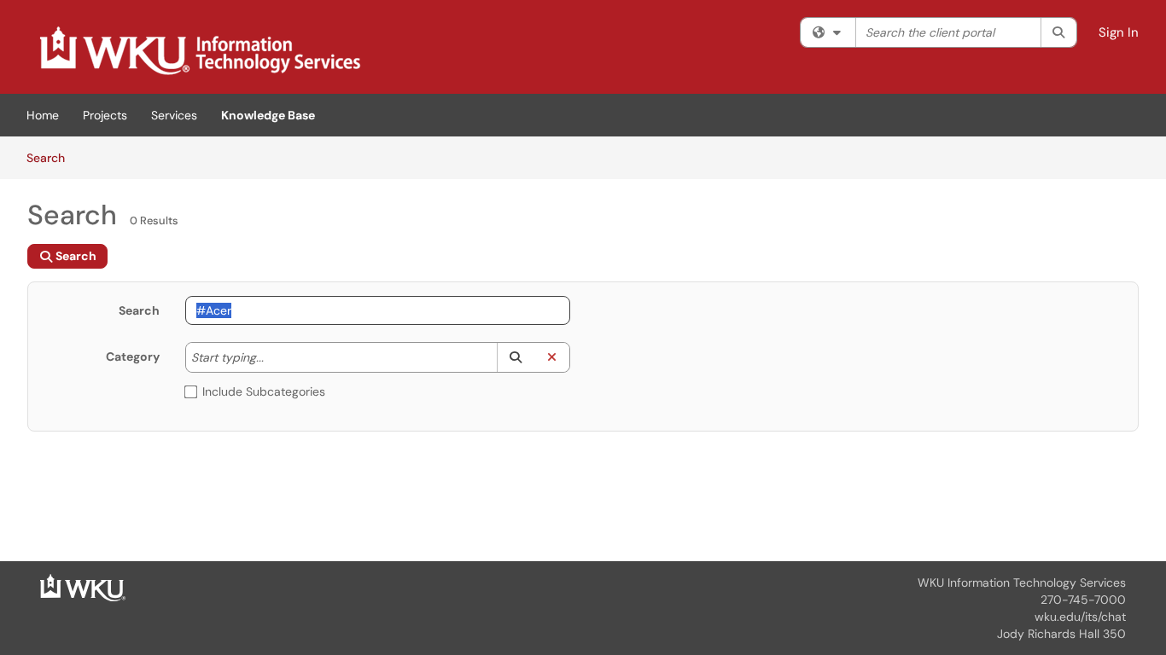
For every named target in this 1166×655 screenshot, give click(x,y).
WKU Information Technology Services (1022, 582)
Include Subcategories (263, 391)
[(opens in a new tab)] (198, 51)
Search (51, 157)
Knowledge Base (268, 115)
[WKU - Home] (82, 586)
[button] (515, 357)
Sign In (1119, 32)
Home (42, 115)
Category (133, 356)
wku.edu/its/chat (1080, 616)
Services (174, 115)
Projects (105, 115)
